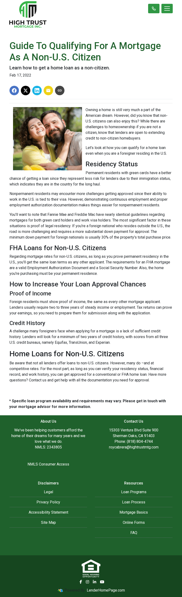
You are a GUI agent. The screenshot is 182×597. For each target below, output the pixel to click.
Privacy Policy (48, 502)
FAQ (133, 532)
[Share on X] (25, 90)
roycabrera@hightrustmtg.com (134, 447)
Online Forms (134, 522)
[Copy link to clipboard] (59, 90)
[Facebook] (81, 582)
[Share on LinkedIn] (37, 90)
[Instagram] (87, 582)
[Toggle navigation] (167, 8)
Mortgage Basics (133, 512)
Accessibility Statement (48, 512)
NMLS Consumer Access (48, 464)
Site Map (48, 522)
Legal (48, 492)
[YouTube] (102, 582)
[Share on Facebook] (14, 90)
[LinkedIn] (94, 582)
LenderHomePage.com (106, 590)
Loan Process (133, 502)
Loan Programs (133, 492)
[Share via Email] (48, 90)
